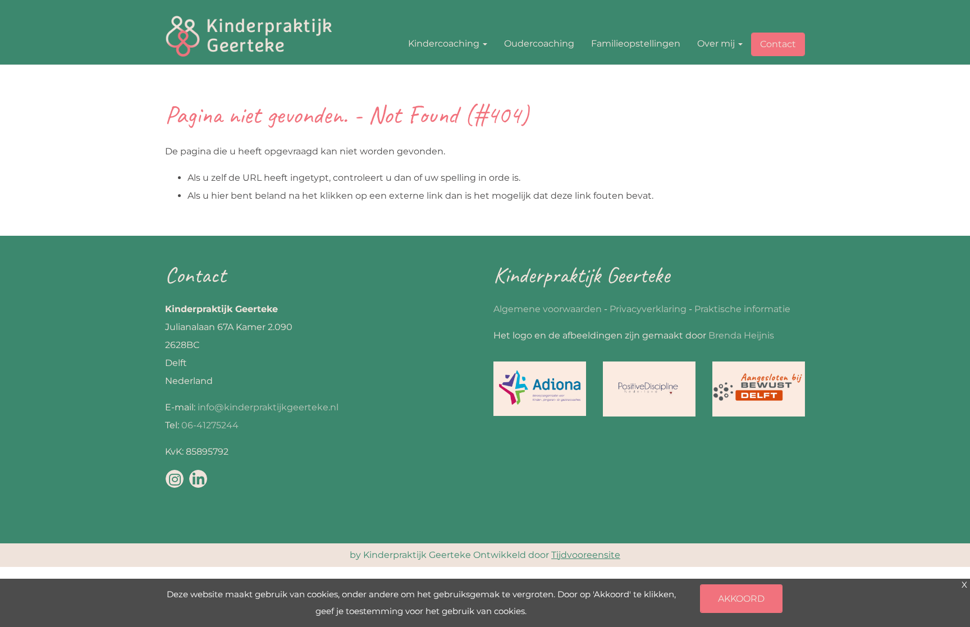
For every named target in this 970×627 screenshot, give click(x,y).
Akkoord (741, 598)
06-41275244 (210, 425)
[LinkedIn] (198, 478)
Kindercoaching (445, 43)
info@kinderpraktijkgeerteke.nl (268, 407)
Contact (778, 44)
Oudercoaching (539, 43)
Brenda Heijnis (741, 335)
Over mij (717, 43)
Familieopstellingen (635, 43)
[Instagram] (174, 478)
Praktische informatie (742, 309)
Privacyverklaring (648, 309)
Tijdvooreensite (585, 555)
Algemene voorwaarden (547, 309)
